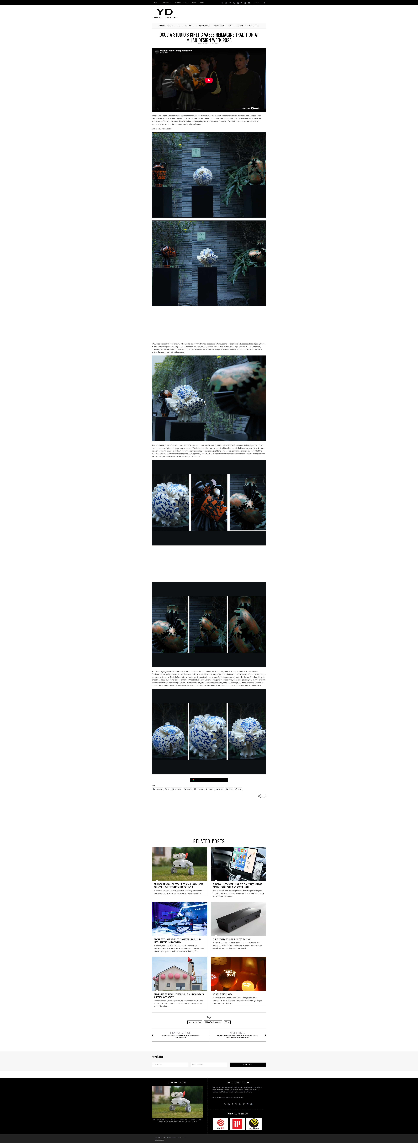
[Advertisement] (226, 14)
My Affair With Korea (222, 994)
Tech (179, 26)
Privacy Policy (238, 1097)
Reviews (240, 26)
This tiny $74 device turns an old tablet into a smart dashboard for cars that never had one (237, 886)
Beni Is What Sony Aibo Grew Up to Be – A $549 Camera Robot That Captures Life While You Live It (178, 886)
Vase (227, 1022)
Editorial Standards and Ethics (222, 1097)
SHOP (194, 3)
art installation (195, 1022)
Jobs (202, 3)
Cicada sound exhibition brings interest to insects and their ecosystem (180, 1034)
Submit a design (182, 3)
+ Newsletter (253, 26)
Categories (166, 3)
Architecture (204, 26)
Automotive (190, 26)
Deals (230, 26)
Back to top (159, 1140)
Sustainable (219, 26)
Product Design (166, 26)
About (155, 3)
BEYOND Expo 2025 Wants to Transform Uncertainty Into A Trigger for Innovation (177, 941)
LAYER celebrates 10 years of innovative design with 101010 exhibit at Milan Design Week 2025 (237, 1034)
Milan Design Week (213, 1022)
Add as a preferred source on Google (210, 780)
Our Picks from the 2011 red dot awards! (231, 939)
